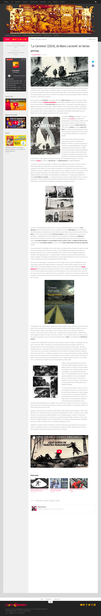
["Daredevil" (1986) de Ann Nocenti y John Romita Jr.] (79, 483)
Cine (12, 2)
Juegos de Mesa (34, 2)
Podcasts (55, 2)
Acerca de (56, 599)
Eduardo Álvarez (37, 54)
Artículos (63, 2)
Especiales (56, 35)
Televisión (17, 2)
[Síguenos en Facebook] (18, 39)
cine (38, 160)
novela (71, 118)
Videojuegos (43, 2)
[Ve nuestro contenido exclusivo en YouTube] (13, 39)
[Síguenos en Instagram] (23, 39)
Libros (49, 2)
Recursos (48, 599)
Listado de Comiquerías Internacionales (32, 35)
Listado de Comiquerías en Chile (13, 35)
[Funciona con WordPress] (11, 612)
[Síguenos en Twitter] (20, 39)
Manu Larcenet (51, 500)
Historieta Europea (41, 39)
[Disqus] (63, 533)
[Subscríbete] (25, 39)
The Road (57, 500)
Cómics (6, 2)
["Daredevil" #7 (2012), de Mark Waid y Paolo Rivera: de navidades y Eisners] (40, 483)
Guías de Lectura (47, 35)
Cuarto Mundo (19, 609)
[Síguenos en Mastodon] (16, 39)
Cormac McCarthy (39, 500)
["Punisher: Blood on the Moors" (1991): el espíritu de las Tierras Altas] (59, 483)
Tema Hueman (22, 612)
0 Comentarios (91, 39)
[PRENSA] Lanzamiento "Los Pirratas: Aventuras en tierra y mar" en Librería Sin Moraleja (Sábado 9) (15, 149)
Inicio (42, 599)
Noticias (25, 2)
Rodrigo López (27, 610)
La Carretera (46, 500)
